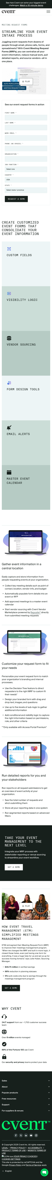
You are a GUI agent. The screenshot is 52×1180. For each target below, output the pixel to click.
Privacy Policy (15, 1165)
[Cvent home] (9, 11)
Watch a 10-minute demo (31, 5)
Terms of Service (33, 1165)
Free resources (9, 1098)
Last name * (10, 123)
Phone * (14, 143)
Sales (4, 1080)
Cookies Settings (11, 1159)
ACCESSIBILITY (35, 1148)
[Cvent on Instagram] (36, 1135)
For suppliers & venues (12, 1110)
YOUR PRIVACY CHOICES (25, 1156)
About (4, 1086)
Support (5, 1104)
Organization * (11, 154)
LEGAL (5, 1148)
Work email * (10, 133)
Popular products (10, 1092)
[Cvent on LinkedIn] (26, 1135)
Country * (9, 175)
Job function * (11, 164)
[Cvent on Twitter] (21, 1135)
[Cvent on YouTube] (31, 1135)
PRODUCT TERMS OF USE (14, 1150)
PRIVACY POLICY (18, 1148)
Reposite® (35, 612)
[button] (26, 81)
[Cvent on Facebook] (16, 1135)
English (8, 1171)
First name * (10, 113)
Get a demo (14, 867)
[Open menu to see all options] (48, 12)
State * (8, 185)
